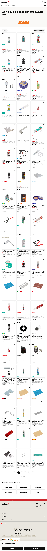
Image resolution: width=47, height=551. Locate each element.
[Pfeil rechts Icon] (33, 472)
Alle (38, 492)
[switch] (9, 539)
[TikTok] (42, 504)
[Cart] (45, 2)
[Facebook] (39, 504)
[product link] (9, 43)
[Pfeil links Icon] (14, 472)
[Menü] (10, 538)
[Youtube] (37, 504)
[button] (23, 510)
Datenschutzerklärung (24, 544)
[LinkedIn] (44, 504)
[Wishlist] (42, 2)
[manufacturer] (9, 487)
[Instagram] (40, 504)
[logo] (5, 2)
